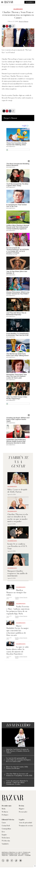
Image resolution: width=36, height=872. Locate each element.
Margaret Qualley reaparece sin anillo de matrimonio (17, 573)
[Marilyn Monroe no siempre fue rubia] (10, 587)
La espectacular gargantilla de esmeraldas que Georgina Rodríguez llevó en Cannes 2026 (18, 759)
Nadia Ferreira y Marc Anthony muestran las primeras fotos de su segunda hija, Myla (17, 610)
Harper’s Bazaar (23, 21)
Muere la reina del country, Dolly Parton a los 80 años (17, 767)
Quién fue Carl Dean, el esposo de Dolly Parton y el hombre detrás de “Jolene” (18, 751)
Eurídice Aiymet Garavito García (21, 598)
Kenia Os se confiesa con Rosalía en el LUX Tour (17, 546)
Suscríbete (30, 2)
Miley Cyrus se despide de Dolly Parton (17, 490)
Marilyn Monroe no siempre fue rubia (16, 592)
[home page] (8, 2)
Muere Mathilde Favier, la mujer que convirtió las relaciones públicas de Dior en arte (17, 630)
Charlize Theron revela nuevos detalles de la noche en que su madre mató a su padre (17, 518)
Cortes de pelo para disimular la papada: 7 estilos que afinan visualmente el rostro (17, 782)
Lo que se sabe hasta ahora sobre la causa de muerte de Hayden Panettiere (17, 650)
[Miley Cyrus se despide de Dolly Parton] (18, 478)
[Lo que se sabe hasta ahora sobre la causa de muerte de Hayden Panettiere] (10, 644)
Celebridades (18, 9)
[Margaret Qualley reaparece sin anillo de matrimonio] (18, 560)
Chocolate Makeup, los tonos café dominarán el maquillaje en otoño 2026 (19, 774)
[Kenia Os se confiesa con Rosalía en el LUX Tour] (18, 533)
